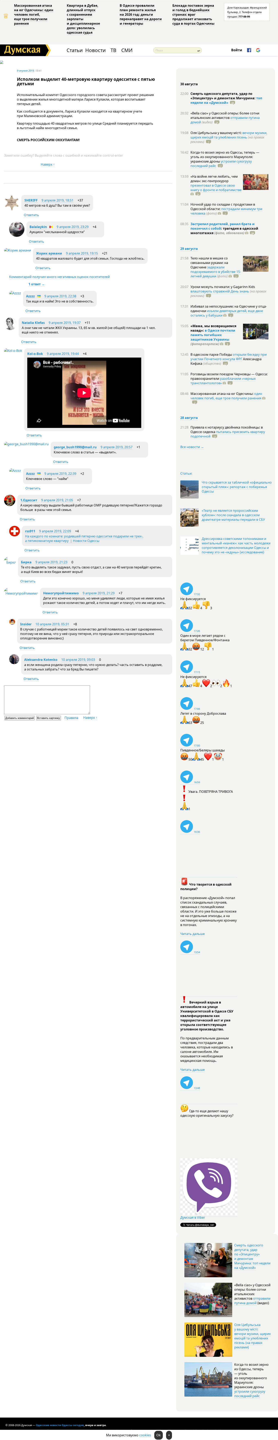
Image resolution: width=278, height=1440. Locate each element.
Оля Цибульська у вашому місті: (216, 133)
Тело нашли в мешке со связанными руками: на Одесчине (209, 262)
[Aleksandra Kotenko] (14, 663)
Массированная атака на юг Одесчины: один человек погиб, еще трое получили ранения (33, 14)
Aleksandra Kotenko (40, 659)
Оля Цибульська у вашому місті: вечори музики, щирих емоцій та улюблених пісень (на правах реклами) (252, 1336)
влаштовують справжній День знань (219, 291)
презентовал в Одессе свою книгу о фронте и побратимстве (216, 187)
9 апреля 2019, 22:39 (60, 473)
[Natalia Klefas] (10, 329)
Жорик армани (49, 253)
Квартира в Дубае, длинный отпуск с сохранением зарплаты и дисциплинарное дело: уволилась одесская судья (83, 19)
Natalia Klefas (33, 322)
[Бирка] (10, 562)
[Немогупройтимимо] (21, 593)
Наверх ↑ (48, 164)
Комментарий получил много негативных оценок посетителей (59, 277)
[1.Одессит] (9, 505)
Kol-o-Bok (35, 353)
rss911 (30, 531)
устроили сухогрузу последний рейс (249, 1393)
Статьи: (186, 473)
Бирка (26, 562)
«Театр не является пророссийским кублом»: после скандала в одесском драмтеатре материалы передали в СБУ (233, 515)
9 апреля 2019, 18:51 (57, 200)
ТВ (113, 50)
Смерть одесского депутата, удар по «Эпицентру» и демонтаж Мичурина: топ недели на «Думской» (252, 1256)
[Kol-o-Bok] (13, 350)
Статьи (75, 50)
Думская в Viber (192, 1217)
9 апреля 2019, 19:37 (65, 322)
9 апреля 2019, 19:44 (63, 353)
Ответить (31, 215)
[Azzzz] (15, 293)
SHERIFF (31, 200)
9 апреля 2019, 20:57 (116, 447)
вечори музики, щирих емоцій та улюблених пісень (228, 135)
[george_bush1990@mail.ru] (26, 444)
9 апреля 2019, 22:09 (55, 531)
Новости (95, 50)
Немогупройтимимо (61, 593)
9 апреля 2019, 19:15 (82, 253)
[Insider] (12, 623)
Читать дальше (192, 934)
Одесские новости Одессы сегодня (60, 1425)
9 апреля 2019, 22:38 (60, 296)
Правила (71, 718)
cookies (145, 1435)
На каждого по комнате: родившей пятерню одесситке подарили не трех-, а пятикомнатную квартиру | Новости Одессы (84, 538)
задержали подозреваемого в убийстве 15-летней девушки (215, 271)
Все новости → (192, 447)
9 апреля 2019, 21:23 (51, 562)
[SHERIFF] (11, 209)
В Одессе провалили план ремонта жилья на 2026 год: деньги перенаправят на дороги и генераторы (141, 14)
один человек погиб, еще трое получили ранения (226, 395)
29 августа (189, 248)
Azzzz (30, 296)
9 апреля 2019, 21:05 (57, 500)
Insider (26, 624)
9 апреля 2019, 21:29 (99, 593)
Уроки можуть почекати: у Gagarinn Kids (222, 287)
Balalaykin (38, 227)
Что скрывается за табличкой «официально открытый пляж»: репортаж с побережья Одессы (237, 487)
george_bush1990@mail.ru (75, 447)
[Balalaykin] (16, 235)
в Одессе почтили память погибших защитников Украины (212, 335)
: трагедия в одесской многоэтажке (224, 230)
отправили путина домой (252, 1300)
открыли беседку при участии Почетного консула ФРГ (228, 356)
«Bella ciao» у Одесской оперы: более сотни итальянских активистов (224, 115)
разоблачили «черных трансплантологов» (223, 380)
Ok (158, 1435)
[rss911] (14, 535)
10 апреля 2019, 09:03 (78, 659)
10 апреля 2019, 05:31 (52, 624)
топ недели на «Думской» (226, 100)
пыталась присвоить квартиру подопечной (227, 434)
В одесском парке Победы (211, 354)
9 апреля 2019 (25, 70)
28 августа (189, 417)
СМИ (126, 50)
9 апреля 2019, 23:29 (73, 227)
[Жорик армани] (17, 250)
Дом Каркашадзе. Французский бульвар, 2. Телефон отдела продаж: (247, 12)
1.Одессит (29, 500)
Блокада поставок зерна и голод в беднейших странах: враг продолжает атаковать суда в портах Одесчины (193, 14)
